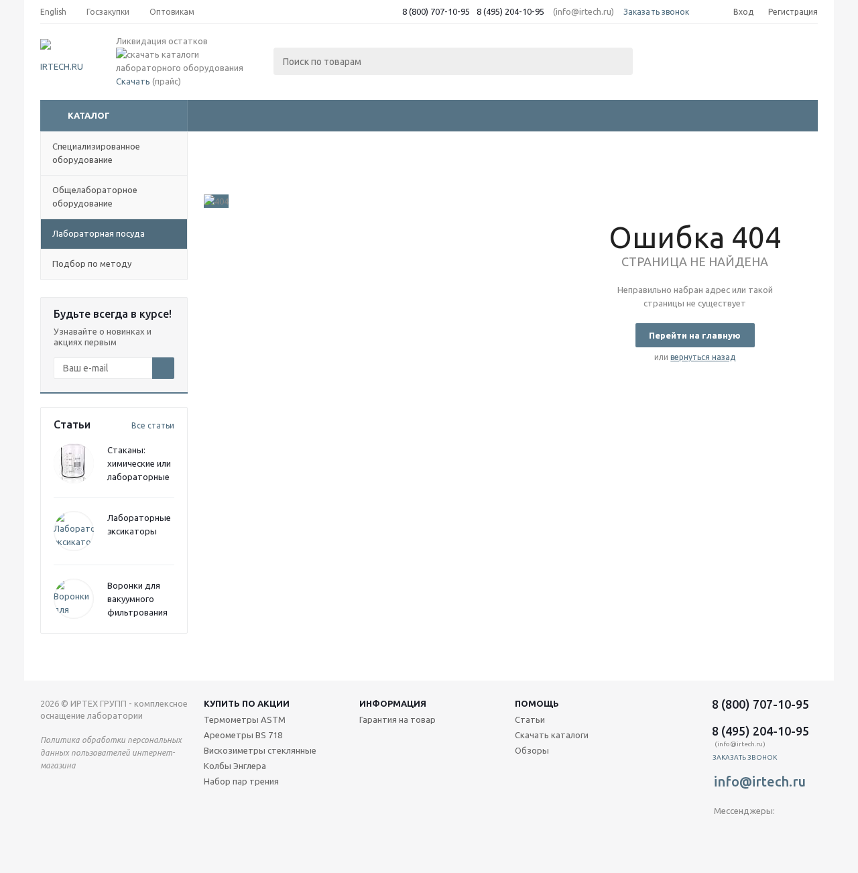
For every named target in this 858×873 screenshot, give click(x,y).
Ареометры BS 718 (243, 735)
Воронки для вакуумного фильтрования (137, 599)
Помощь (537, 703)
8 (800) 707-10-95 (436, 11)
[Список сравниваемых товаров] (670, 57)
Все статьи (152, 425)
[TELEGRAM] (724, 833)
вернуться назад (702, 357)
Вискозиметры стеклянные (260, 750)
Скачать (133, 81)
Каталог (89, 115)
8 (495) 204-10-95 (510, 11)
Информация (392, 703)
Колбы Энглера (235, 765)
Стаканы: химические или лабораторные (139, 463)
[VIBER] (751, 833)
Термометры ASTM (245, 719)
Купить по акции (247, 703)
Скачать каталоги (552, 735)
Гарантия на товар (397, 719)
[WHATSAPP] (779, 833)
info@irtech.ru (760, 781)
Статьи (530, 719)
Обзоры (532, 750)
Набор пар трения (241, 781)
